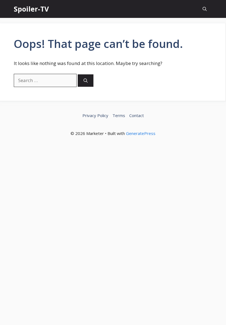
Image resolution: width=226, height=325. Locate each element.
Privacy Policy (95, 115)
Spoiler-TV (31, 8)
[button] (204, 9)
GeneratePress (140, 133)
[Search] (85, 80)
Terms (118, 115)
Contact (136, 115)
